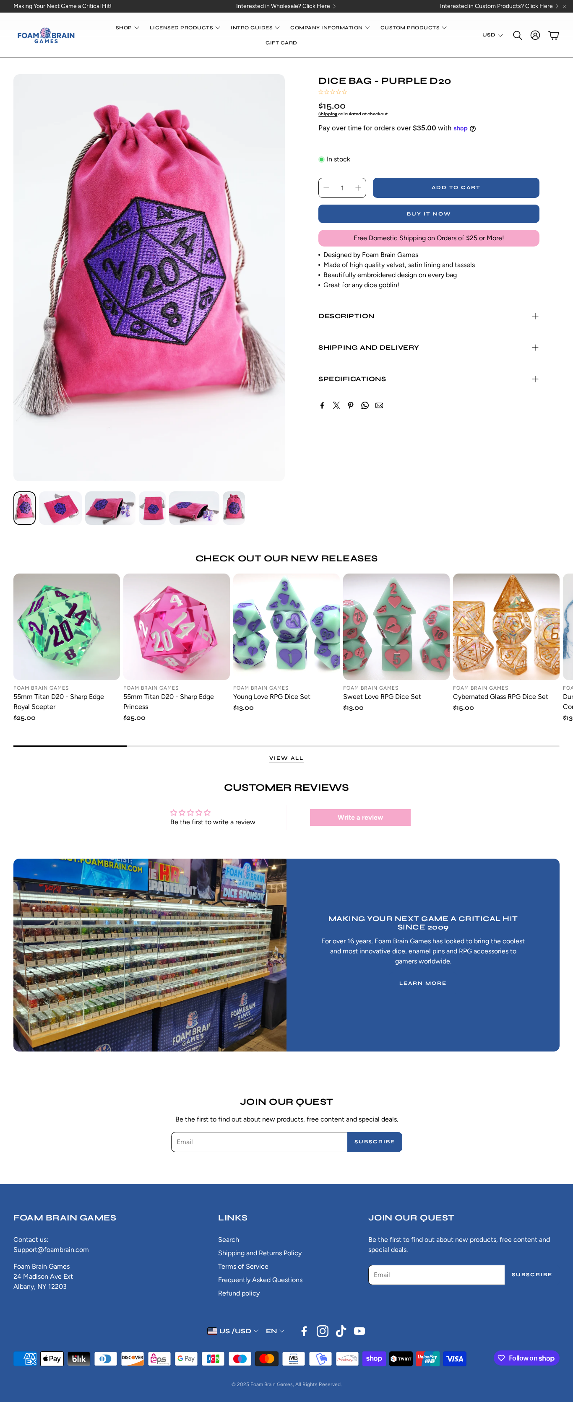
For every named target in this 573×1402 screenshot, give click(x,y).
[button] (517, 35)
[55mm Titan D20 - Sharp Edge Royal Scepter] (66, 627)
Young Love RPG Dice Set (271, 697)
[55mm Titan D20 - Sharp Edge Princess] (176, 627)
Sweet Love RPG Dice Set (382, 697)
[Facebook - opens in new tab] (304, 1331)
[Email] (379, 405)
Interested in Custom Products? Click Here (496, 6)
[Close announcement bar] (564, 6)
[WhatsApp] (365, 405)
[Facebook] (322, 405)
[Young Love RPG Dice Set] (286, 627)
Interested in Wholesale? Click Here (283, 6)
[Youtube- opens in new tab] (359, 1331)
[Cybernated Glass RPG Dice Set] (506, 627)
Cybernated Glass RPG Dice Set (500, 697)
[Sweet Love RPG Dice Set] (396, 627)
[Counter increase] (358, 187)
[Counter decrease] (326, 187)
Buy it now (429, 214)
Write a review (360, 817)
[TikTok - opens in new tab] (341, 1331)
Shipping (327, 114)
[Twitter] (336, 405)
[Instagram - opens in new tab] (322, 1331)
